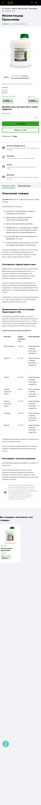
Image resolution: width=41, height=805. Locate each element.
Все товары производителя (20, 78)
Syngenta (25, 76)
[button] (3, 51)
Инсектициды (33, 8)
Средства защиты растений (20, 8)
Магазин (7, 8)
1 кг (4, 91)
